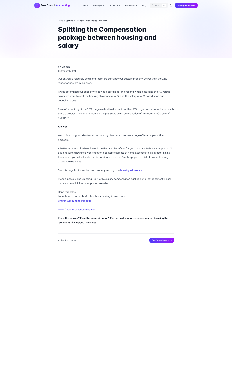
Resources (130, 5)
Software (114, 5)
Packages (97, 5)
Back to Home (68, 240)
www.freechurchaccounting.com (77, 209)
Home (85, 5)
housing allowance (131, 170)
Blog (144, 5)
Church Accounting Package (74, 200)
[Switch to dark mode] (170, 5)
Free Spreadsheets (186, 5)
